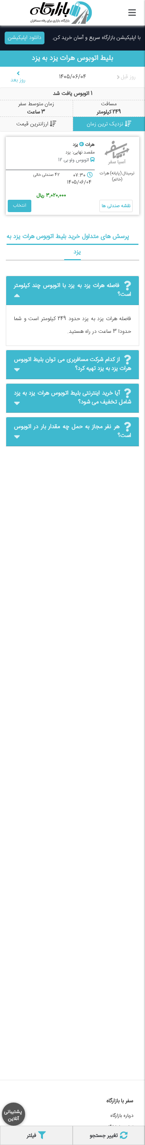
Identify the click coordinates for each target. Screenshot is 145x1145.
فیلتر (32, 1135)
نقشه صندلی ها (116, 206)
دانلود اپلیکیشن (24, 37)
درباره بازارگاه (121, 1116)
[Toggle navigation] (132, 12)
